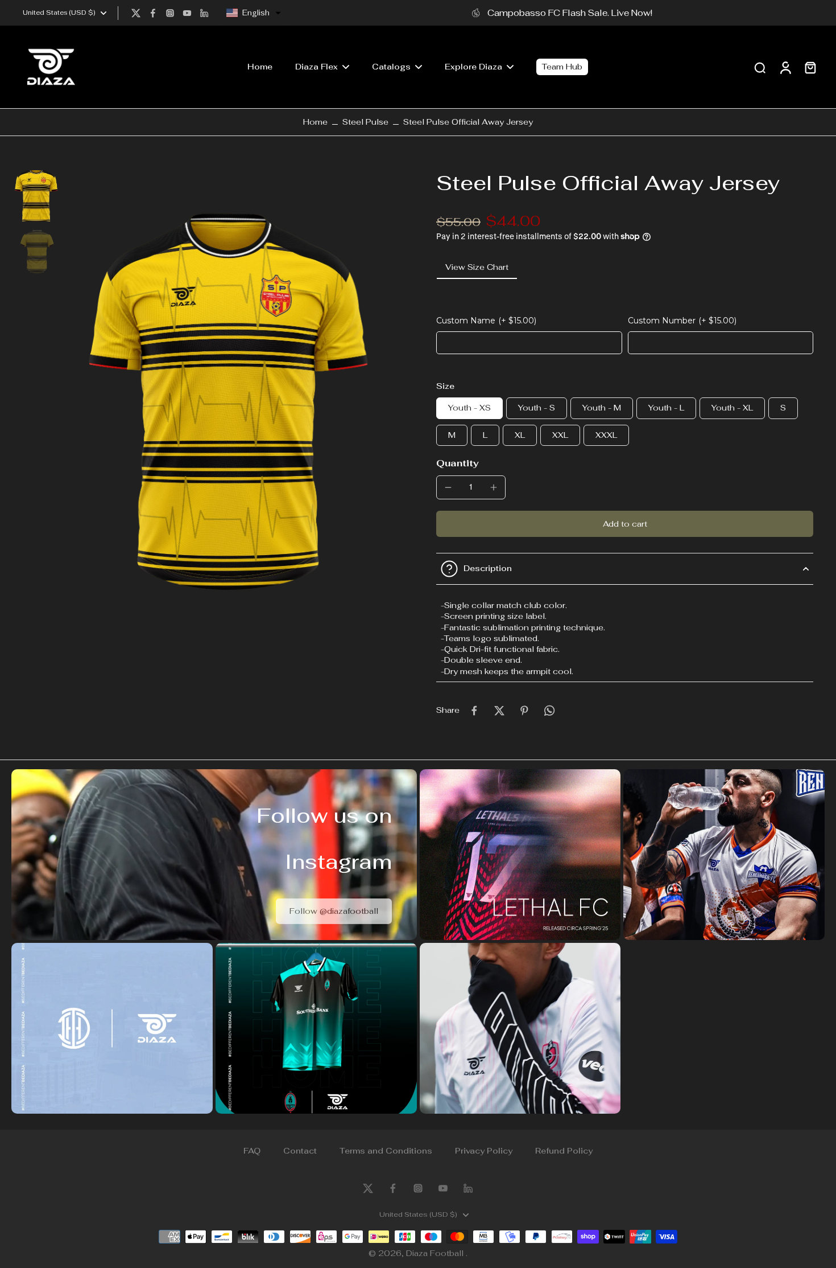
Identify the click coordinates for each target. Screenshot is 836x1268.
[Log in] (784, 67)
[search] (759, 67)
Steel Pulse (365, 122)
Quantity (457, 463)
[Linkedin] (204, 13)
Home (315, 122)
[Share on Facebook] (474, 710)
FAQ (251, 1151)
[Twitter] (135, 13)
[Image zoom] (233, 401)
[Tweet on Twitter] (499, 710)
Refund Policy (564, 1151)
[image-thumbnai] (37, 195)
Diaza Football (436, 1253)
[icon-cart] (809, 67)
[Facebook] (153, 13)
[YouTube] (187, 13)
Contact (300, 1151)
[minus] (448, 487)
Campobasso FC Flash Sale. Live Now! (569, 12)
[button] (254, 13)
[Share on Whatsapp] (549, 710)
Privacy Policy (483, 1151)
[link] (334, 911)
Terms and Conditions (386, 1151)
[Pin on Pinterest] (524, 710)
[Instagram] (170, 13)
